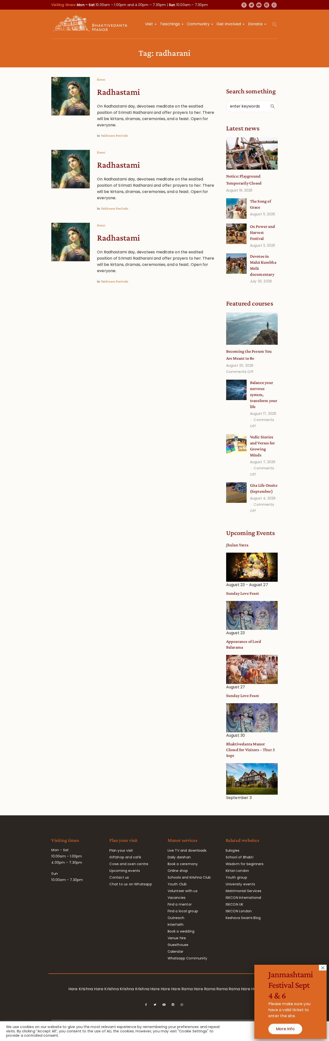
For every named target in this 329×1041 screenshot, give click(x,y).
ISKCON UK (234, 904)
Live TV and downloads (187, 850)
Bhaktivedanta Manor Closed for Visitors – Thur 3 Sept (250, 749)
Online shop (178, 870)
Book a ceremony (183, 864)
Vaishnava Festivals (114, 135)
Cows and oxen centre (128, 864)
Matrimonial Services (244, 890)
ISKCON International (243, 897)
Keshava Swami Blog (243, 917)
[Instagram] (266, 5)
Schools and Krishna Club (189, 877)
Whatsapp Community (187, 958)
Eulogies (233, 850)
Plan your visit (121, 850)
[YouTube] (259, 5)
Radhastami (118, 92)
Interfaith (176, 924)
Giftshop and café (125, 857)
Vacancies (177, 897)
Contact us (119, 877)
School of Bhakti (239, 857)
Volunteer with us (182, 890)
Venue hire (177, 938)
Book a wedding (181, 931)
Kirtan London (237, 870)
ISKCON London (239, 911)
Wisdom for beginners (245, 864)
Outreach (176, 917)
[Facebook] (244, 5)
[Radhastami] (70, 96)
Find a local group (183, 911)
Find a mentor (180, 904)
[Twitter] (251, 5)
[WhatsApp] (274, 5)
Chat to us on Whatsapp (130, 884)
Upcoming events (124, 870)
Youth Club (177, 884)
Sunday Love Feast (242, 593)
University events (240, 884)
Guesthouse (178, 944)
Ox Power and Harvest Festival (262, 232)
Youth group (236, 877)
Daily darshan (179, 857)
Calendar (176, 951)
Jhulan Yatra (237, 545)
